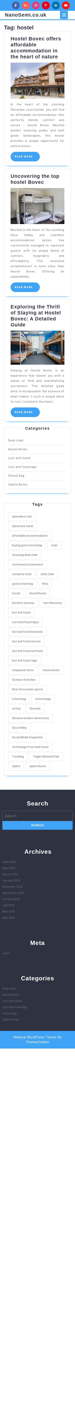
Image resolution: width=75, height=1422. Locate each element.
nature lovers (51, 670)
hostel (16, 593)
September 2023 (13, 893)
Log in (6, 953)
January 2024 (11, 880)
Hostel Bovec (18, 449)
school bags (43, 698)
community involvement (27, 564)
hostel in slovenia (23, 602)
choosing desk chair (25, 554)
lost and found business (27, 631)
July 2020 (8, 905)
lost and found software (27, 650)
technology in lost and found (30, 747)
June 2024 (9, 862)
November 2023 (12, 886)
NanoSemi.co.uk (25, 15)
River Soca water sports (27, 689)
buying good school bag (27, 545)
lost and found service (26, 641)
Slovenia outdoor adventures (30, 718)
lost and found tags (24, 660)
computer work (22, 574)
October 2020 (11, 899)
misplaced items (23, 670)
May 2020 (8, 911)
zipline (16, 766)
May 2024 (8, 868)
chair (54, 545)
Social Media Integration (27, 737)
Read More (27, 158)
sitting (16, 708)
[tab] (64, 15)
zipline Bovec (37, 766)
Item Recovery (52, 602)
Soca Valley (19, 727)
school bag (19, 698)
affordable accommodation (30, 535)
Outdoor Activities (23, 679)
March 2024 (10, 874)
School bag (16, 475)
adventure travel (22, 526)
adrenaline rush (22, 516)
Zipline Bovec (18, 484)
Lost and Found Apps (25, 622)
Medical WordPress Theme (35, 1037)
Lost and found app (22, 466)
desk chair (47, 574)
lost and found (21, 612)
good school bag (22, 583)
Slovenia (35, 708)
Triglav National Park (46, 756)
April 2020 (8, 917)
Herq (45, 583)
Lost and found (19, 458)
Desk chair (16, 440)
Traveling (18, 756)
